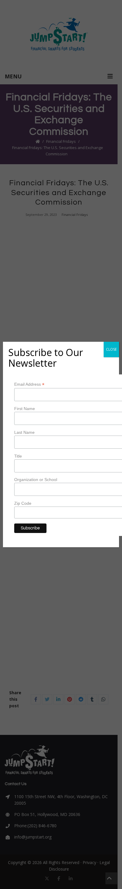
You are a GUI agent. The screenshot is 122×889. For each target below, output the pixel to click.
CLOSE (111, 349)
